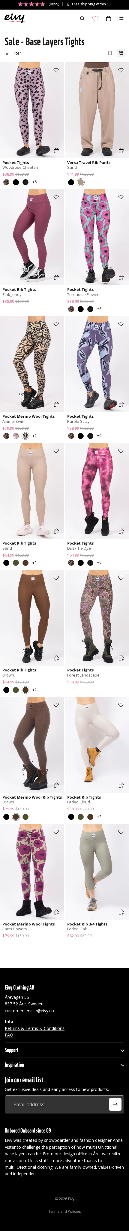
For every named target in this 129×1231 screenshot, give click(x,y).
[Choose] (56, 150)
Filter (16, 53)
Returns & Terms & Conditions (34, 1028)
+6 (34, 181)
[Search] (82, 18)
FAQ (9, 1035)
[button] (6, 182)
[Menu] (121, 18)
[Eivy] (13, 19)
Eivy (71, 1198)
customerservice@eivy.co (29, 1010)
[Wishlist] (95, 18)
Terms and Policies (65, 1211)
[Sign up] (115, 1104)
